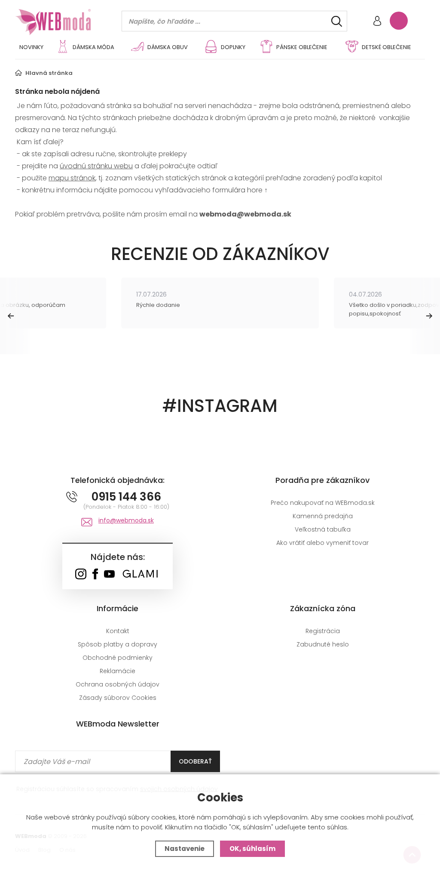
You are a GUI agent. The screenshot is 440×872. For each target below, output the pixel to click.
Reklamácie (117, 671)
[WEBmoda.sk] (80, 574)
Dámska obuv (167, 47)
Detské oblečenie (386, 47)
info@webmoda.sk (126, 520)
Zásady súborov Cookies (117, 697)
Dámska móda (93, 47)
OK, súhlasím (252, 848)
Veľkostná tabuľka (323, 529)
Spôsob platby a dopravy (117, 644)
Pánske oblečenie (301, 47)
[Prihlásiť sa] (377, 22)
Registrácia (323, 631)
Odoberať (195, 761)
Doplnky (233, 47)
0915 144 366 (126, 496)
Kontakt (117, 631)
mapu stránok (72, 178)
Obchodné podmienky (117, 657)
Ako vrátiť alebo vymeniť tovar (322, 542)
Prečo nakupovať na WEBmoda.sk (323, 502)
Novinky (31, 47)
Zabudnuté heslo (322, 644)
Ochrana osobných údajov (117, 684)
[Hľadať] (336, 21)
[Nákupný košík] (399, 21)
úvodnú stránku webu (96, 166)
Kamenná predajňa (323, 516)
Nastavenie (185, 848)
